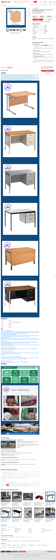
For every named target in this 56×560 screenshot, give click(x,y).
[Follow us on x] (49, 551)
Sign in (54, 2)
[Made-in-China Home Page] (5, 2)
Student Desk (21, 459)
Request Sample (47, 21)
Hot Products (10, 554)
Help (40, 4)
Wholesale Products (28, 554)
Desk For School (39, 545)
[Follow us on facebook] (48, 551)
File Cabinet (43, 531)
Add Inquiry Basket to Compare (16, 32)
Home (1, 6)
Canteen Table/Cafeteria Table (5, 530)
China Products (14, 554)
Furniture (4, 6)
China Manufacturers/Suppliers (21, 554)
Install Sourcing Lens (23, 551)
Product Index (43, 554)
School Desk (13, 459)
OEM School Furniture (17, 528)
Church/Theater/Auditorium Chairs (46, 530)
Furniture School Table (11, 547)
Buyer (36, 4)
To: (5, 475)
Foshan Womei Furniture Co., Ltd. (39, 12)
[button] (32, 1)
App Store (3, 551)
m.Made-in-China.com (30, 555)
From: (5, 472)
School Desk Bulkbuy (19, 547)
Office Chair (17, 460)
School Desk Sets (45, 545)
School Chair (17, 459)
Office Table (13, 460)
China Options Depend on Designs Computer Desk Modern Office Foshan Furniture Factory (38, 519)
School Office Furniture (32, 545)
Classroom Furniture (9, 460)
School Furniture (8, 459)
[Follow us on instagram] (50, 551)
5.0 (45, 68)
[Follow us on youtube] (52, 551)
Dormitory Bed (30, 530)
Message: (4, 477)
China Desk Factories (24, 545)
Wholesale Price (33, 554)
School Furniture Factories (15, 545)
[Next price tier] (55, 16)
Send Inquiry (38, 19)
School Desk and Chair (30, 459)
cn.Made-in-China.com (36, 555)
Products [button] (15, 1)
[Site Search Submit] (35, 2)
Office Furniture (9, 6)
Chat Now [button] (50, 19)
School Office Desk (4, 547)
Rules (54, 4)
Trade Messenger (15, 551)
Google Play (8, 551)
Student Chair (25, 459)
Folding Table (30, 531)
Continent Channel (38, 554)
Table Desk (8, 545)
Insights (46, 554)
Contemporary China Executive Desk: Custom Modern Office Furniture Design (5, 503)
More (1, 548)
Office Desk (13, 6)
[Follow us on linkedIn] (54, 551)
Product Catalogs (13, 526)
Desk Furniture (4, 545)
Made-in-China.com (24, 555)
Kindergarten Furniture (17, 530)
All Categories (4, 4)
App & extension (45, 4)
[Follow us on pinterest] (53, 551)
